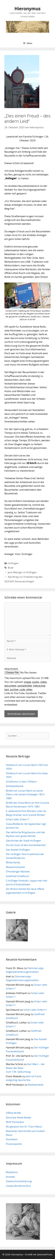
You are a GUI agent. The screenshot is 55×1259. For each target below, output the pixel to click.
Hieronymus (27, 8)
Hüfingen (13, 563)
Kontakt (10, 1176)
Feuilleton (11, 1139)
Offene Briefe (13, 1113)
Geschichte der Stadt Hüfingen (23, 840)
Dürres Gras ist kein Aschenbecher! (26, 845)
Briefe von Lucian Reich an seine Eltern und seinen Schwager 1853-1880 (25, 794)
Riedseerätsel (35, 1084)
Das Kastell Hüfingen (18, 849)
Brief (10, 567)
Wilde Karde (13, 862)
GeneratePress (45, 1254)
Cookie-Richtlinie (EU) (18, 1186)
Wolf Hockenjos (15, 1122)
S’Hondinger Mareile (18, 871)
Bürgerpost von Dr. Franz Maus (24, 1126)
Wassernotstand (15, 867)
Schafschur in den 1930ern (21, 781)
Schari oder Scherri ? (17, 819)
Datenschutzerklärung (19, 1181)
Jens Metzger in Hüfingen (22, 572)
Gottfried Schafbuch (17, 876)
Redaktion (12, 1172)
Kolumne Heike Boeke (18, 1117)
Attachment (11, 668)
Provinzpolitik (14, 1144)
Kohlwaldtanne (14, 786)
